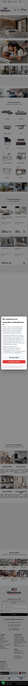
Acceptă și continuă (14, 361)
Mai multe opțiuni (14, 357)
